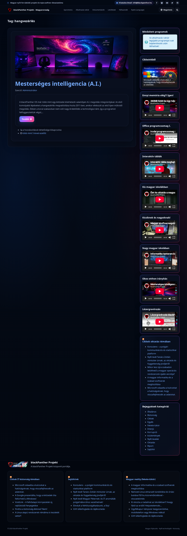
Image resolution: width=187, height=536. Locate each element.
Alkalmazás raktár (82, 10)
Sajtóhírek (73, 479)
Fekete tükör (153, 425)
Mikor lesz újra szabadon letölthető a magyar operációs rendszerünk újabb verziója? (161, 370)
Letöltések (112, 10)
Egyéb (150, 422)
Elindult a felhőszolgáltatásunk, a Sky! (91, 505)
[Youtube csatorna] (167, 3)
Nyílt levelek (153, 439)
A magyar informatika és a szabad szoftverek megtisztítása (160, 381)
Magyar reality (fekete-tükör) (140, 479)
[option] (159, 74)
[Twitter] (172, 3)
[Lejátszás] (145, 115)
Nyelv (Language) (137, 10)
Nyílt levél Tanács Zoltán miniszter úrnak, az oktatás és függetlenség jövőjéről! (161, 360)
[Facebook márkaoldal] (157, 3)
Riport (150, 446)
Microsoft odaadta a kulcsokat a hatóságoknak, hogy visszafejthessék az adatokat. (162, 391)
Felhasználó (123, 10)
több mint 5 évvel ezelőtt (34, 133)
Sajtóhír (151, 449)
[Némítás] (170, 115)
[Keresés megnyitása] (177, 10)
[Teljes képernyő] (174, 115)
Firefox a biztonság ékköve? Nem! (31, 509)
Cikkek (150, 418)
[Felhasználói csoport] (162, 3)
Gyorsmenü (68, 10)
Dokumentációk (98, 10)
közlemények (153, 435)
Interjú (150, 428)
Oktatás (151, 442)
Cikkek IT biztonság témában (25, 479)
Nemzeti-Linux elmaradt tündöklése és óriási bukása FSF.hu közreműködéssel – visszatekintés (152, 495)
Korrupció (152, 432)
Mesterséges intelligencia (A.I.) (58, 83)
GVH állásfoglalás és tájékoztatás (89, 509)
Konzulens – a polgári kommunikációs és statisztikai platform (160, 83)
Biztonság (152, 415)
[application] (159, 108)
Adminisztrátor (30, 90)
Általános (151, 411)
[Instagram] (177, 3)
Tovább (25, 119)
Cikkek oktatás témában (156, 341)
